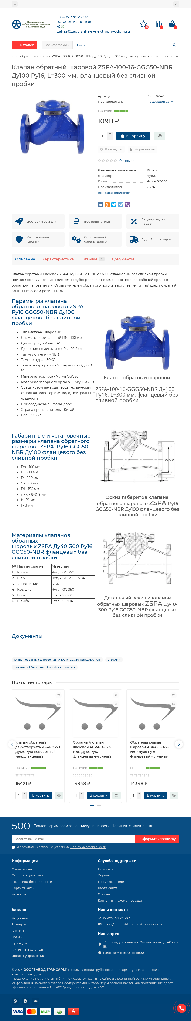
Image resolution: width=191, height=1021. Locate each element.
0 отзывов (128, 161)
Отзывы (92, 259)
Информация (25, 861)
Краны (17, 937)
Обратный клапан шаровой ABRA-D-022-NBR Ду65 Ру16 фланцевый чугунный (149, 749)
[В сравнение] (58, 704)
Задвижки (20, 918)
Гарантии (105, 869)
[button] (92, 805)
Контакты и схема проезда (120, 900)
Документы (123, 259)
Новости (19, 894)
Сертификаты (23, 888)
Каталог (19, 910)
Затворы (19, 924)
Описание (25, 259)
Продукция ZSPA (160, 101)
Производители (111, 881)
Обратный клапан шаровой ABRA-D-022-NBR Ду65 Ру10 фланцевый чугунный (92, 749)
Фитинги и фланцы (27, 949)
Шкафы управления (28, 956)
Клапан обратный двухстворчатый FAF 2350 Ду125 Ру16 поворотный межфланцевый (37, 749)
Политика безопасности (32, 881)
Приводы (19, 943)
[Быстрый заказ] (159, 136)
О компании (22, 869)
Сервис (104, 875)
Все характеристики (114, 192)
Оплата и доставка (27, 875)
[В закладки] (58, 695)
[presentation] (12, 744)
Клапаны (19, 930)
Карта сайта (108, 888)
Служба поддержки (117, 861)
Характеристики (58, 259)
